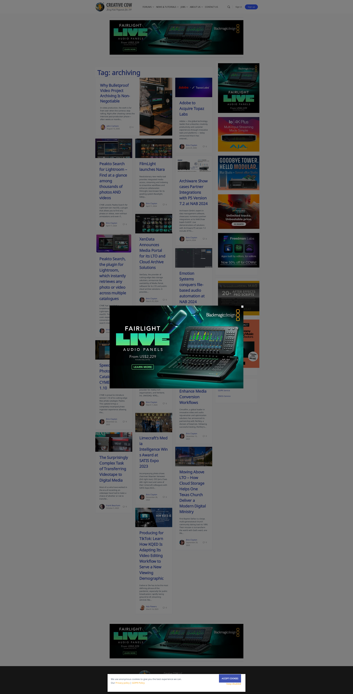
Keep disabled (233, 683)
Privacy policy (123, 682)
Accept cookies (230, 678)
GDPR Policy (138, 682)
